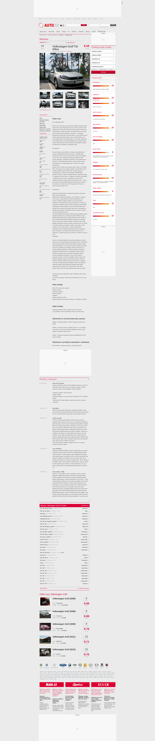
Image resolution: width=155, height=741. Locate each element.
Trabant (112, 677)
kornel (86, 521)
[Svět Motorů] (111, 31)
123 (54, 617)
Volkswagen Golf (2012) (64, 649)
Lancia (87, 674)
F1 (69, 31)
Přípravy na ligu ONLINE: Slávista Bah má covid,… (83, 697)
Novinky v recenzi (48, 379)
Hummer (104, 673)
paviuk (58, 654)
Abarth (41, 671)
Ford (63, 667)
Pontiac (105, 676)
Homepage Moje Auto (52, 35)
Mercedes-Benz (54, 667)
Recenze (44, 39)
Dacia (45, 673)
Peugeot (95, 676)
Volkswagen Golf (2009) (64, 598)
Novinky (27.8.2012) (44, 120)
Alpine (58, 671)
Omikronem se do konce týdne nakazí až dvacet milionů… (96, 699)
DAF (53, 673)
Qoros (41, 677)
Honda (99, 673)
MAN (108, 674)
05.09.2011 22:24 (47, 568)
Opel (80, 667)
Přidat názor (72, 42)
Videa (64, 31)
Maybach (42, 676)
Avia (71, 671)
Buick (86, 671)
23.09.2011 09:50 (48, 524)
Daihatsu (57, 673)
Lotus (104, 674)
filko (86, 511)
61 (54, 655)
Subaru (86, 677)
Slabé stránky (43, 127)
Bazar (88, 31)
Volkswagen (46, 667)
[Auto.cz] (49, 27)
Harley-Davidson (94, 673)
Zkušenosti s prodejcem (45, 130)
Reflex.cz (90, 18)
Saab (59, 677)
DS (64, 673)
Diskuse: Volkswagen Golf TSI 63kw (53, 505)
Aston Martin (64, 671)
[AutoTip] (115, 31)
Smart (73, 677)
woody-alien (84, 534)
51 (67, 42)
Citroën (41, 673)
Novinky (51, 31)
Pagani (91, 676)
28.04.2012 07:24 (47, 513)
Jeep (52, 674)
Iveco (44, 674)
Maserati (112, 674)
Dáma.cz (96, 18)
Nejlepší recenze (103, 69)
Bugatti (82, 671)
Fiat (107, 667)
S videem (111, 69)
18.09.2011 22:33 (50, 537)
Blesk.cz (40, 18)
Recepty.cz (68, 18)
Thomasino (84, 531)
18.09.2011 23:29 (51, 534)
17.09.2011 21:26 (50, 552)
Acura (45, 671)
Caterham (95, 671)
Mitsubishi (69, 676)
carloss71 (43, 42)
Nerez (86, 529)
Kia (59, 674)
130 (54, 630)
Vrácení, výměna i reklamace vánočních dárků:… (57, 701)
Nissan (83, 676)
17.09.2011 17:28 (47, 560)
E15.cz (50, 18)
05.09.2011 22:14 (48, 570)
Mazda (96, 667)
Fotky (41, 118)
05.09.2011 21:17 (48, 583)
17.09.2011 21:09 (47, 555)
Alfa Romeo (49, 671)
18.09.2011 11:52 (48, 539)
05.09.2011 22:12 (48, 573)
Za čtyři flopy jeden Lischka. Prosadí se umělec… (69, 698)
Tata (98, 677)
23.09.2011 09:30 (52, 526)
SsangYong (81, 677)
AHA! (46, 18)
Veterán (81, 31)
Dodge (61, 673)
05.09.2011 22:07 (47, 578)
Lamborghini (82, 674)
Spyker (76, 677)
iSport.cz (56, 18)
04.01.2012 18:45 (51, 516)
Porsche (110, 676)
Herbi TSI (85, 524)
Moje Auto (43, 31)
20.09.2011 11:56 (48, 529)
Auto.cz (62, 18)
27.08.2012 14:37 (51, 508)
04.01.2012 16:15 (50, 518)
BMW (70, 667)
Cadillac (90, 671)
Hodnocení (96, 77)
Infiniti (113, 673)
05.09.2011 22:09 (47, 575)
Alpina (54, 671)
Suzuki (90, 677)
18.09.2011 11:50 (49, 542)
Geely (84, 673)
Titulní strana (42, 35)
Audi (75, 667)
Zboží (94, 31)
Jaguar (48, 674)
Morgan (74, 676)
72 (54, 643)
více (101, 18)
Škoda (41, 667)
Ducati (67, 673)
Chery (99, 671)
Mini (65, 676)
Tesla (104, 677)
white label (85, 568)
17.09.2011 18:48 (49, 557)
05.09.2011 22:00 (47, 581)
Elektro (74, 31)
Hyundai (109, 673)
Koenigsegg (64, 674)
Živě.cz (83, 18)
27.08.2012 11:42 (50, 511)
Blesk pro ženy (76, 18)
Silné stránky (43, 125)
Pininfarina (100, 676)
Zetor (55, 679)
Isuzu (41, 674)
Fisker (78, 673)
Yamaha (51, 679)
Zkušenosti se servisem (45, 129)
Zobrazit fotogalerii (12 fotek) (45, 109)
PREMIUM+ (102, 31)
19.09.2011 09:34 (51, 531)
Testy (58, 31)
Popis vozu (42, 123)
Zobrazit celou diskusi (84, 588)
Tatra (101, 677)
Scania (62, 677)
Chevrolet (104, 671)
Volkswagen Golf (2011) (63, 637)
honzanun (59, 616)
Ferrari (71, 673)
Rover (55, 677)
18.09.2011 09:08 (49, 544)
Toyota (90, 667)
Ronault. (85, 537)
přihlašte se (69, 51)
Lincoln (101, 674)
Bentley (75, 671)
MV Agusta (79, 676)
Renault (85, 667)
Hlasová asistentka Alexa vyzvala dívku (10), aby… (45, 698)
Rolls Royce (50, 677)
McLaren (51, 676)
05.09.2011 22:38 (47, 565)
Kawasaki (56, 674)
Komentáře (42, 121)
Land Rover (92, 674)
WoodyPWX (59, 628)
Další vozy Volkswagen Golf (53, 594)
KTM (69, 674)
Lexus (97, 674)
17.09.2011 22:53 (47, 550)
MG (62, 676)
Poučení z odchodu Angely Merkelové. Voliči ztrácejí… (109, 698)
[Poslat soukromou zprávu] (50, 42)
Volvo (47, 679)
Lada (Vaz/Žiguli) (74, 674)
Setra (69, 677)
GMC (88, 673)
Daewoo (49, 673)
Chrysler (109, 671)
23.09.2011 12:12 (53, 521)
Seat (102, 667)
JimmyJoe (85, 518)
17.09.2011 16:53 (46, 562)
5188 (55, 605)
